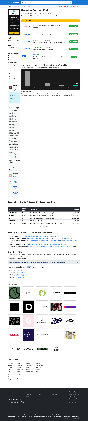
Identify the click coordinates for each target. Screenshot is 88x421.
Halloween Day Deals (74, 401)
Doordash (10, 363)
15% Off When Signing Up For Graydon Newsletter (49, 42)
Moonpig (28, 363)
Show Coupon (73, 26)
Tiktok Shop (20, 369)
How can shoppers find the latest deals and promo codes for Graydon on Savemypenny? (37, 262)
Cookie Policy (54, 394)
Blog (29, 6)
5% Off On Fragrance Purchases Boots (32, 236)
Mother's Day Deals (74, 394)
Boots (27, 367)
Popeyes (10, 374)
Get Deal (74, 57)
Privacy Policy (66, 418)
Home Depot (20, 365)
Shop (14, 33)
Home (10, 6)
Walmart (19, 367)
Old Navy (10, 367)
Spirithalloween (12, 383)
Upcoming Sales (64, 6)
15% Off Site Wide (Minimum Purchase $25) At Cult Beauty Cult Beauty (43, 240)
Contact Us (41, 394)
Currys (28, 369)
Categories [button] (16, 6)
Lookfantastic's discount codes (61, 238)
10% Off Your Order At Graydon (43, 49)
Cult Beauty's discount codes (70, 240)
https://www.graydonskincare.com (14, 20)
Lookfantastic (20, 377)
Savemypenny (13, 2)
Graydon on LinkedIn (21, 276)
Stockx (18, 374)
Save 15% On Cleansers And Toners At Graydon (48, 35)
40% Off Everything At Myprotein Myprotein (36, 244)
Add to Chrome (75, 6)
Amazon (10, 365)
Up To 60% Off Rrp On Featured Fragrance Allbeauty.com (41, 246)
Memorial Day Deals (74, 398)
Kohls (9, 369)
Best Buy (38, 363)
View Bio (13, 156)
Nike (9, 371)
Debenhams (39, 367)
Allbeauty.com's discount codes (66, 246)
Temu (18, 371)
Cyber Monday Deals (74, 405)
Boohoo (19, 381)
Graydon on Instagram (22, 277)
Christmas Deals (73, 407)
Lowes (9, 381)
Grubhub (10, 377)
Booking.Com (29, 371)
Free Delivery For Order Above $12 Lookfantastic (39, 238)
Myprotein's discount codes (57, 244)
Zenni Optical (20, 383)
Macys (18, 363)
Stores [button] (23, 6)
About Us (28, 394)
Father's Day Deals (73, 396)
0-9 (14, 81)
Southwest (29, 365)
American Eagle (39, 365)
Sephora (38, 369)
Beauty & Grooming (29, 13)
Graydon (29, 266)
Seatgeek (10, 379)
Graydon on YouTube (21, 272)
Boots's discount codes (50, 236)
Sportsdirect (20, 379)
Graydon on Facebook (22, 274)
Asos (37, 371)
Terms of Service (76, 418)
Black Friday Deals (73, 403)
